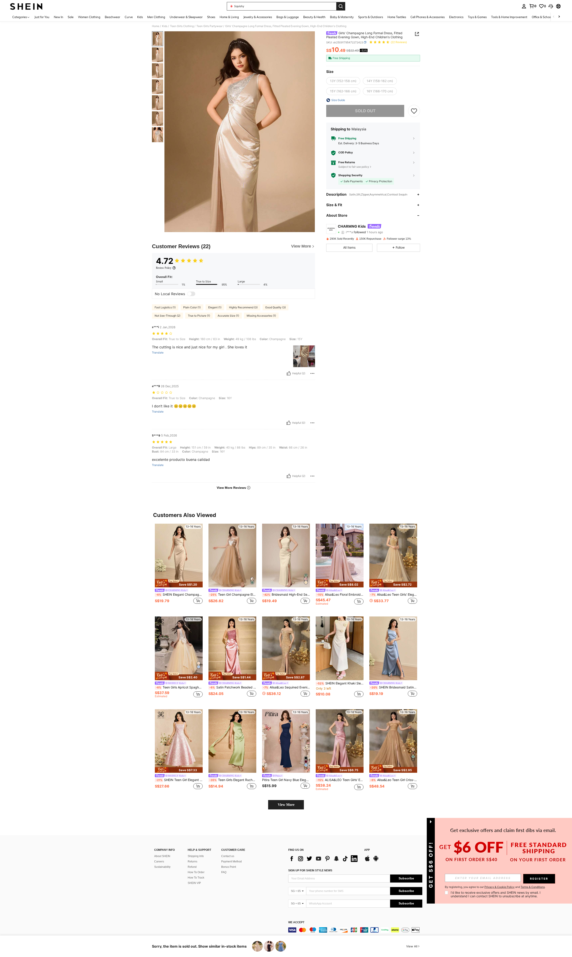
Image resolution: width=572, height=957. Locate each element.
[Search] (340, 6)
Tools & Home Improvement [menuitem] (509, 17)
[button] (550, 6)
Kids (164, 26)
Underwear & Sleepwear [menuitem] (186, 17)
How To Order (196, 872)
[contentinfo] (355, 930)
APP (367, 850)
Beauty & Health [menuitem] (314, 17)
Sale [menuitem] (71, 17)
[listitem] (178, 566)
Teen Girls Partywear (209, 26)
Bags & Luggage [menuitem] (287, 17)
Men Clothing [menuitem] (156, 17)
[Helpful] (288, 373)
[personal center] (524, 6)
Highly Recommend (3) (243, 307)
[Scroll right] (559, 17)
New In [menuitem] (58, 17)
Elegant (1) (214, 307)
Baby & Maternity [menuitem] (342, 17)
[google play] (376, 860)
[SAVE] (414, 111)
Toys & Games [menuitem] (477, 17)
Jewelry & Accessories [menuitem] (257, 17)
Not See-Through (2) (167, 315)
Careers (159, 861)
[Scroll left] (553, 17)
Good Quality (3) (275, 307)
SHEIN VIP (194, 883)
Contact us (227, 856)
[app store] (367, 860)
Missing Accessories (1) (261, 315)
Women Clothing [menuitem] (89, 17)
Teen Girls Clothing (182, 26)
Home (155, 26)
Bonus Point (228, 866)
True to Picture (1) (199, 315)
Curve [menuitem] (129, 17)
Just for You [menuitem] (41, 17)
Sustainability (162, 866)
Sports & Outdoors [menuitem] (370, 17)
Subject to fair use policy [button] (353, 166)
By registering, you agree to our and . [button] (495, 887)
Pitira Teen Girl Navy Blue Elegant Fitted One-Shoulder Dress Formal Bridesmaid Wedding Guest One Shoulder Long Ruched (286, 780)
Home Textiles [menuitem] (396, 17)
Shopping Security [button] (350, 175)
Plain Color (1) (192, 307)
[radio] (343, 81)
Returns (192, 861)
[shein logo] (26, 6)
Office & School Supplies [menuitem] (548, 17)
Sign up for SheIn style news (310, 870)
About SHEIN (162, 856)
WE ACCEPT (296, 922)
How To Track (196, 877)
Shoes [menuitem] (211, 17)
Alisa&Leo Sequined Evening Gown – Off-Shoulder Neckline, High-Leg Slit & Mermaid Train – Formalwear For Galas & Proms (286, 687)
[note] (179, 583)
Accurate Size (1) (228, 315)
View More (286, 805)
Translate (158, 352)
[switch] (191, 294)
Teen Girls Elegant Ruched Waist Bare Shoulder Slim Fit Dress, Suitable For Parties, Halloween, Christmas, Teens (232, 780)
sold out (365, 110)
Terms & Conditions (533, 887)
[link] (532, 6)
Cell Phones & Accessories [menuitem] (427, 17)
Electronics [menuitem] (456, 17)
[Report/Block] (312, 373)
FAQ (223, 872)
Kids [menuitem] (140, 17)
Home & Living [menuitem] (229, 17)
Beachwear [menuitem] (112, 17)
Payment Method (231, 861)
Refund (192, 866)
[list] (324, 858)
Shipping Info (196, 856)
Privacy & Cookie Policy (499, 887)
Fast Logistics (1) (165, 307)
